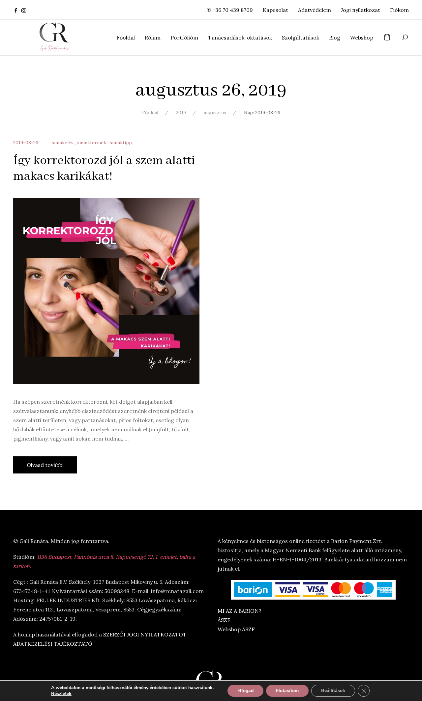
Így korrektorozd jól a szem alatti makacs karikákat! (104, 169)
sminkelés (63, 143)
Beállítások (333, 691)
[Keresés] (405, 37)
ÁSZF (224, 620)
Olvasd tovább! (45, 465)
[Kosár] (387, 37)
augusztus (215, 113)
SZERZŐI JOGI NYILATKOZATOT (145, 634)
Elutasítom (287, 691)
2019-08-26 (25, 143)
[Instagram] (23, 9)
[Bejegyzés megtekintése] (106, 290)
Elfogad (245, 691)
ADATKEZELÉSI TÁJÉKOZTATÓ (52, 643)
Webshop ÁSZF (236, 629)
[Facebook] (15, 9)
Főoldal (150, 113)
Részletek (61, 694)
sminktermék (92, 143)
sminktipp (121, 143)
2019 (181, 113)
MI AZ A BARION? (239, 610)
